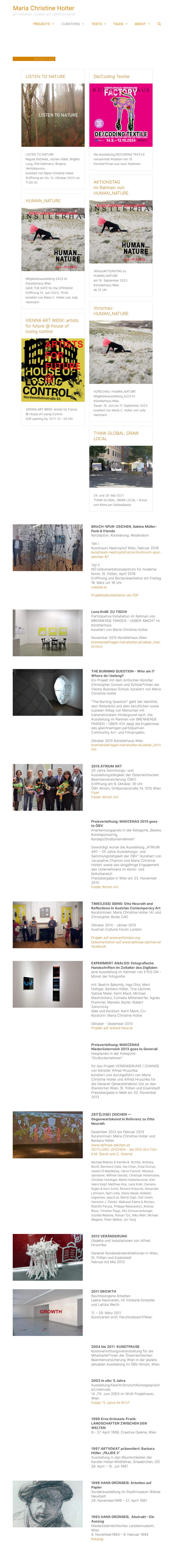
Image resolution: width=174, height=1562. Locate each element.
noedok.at (99, 587)
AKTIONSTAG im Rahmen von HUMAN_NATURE (111, 188)
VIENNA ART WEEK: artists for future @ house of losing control (52, 326)
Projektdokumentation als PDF (115, 595)
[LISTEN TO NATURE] (53, 145)
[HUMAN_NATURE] (53, 270)
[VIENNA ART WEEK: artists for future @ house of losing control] (53, 400)
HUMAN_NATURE (43, 200)
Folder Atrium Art (105, 797)
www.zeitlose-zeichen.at (110, 1145)
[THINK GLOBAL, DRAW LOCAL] (121, 486)
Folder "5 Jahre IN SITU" (110, 1403)
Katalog (97, 1539)
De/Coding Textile (112, 76)
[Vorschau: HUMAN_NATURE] (121, 383)
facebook (98, 946)
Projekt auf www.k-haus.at (112, 1028)
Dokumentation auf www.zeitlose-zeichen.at (126, 942)
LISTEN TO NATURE (45, 76)
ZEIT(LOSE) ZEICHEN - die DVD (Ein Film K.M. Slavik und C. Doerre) (124, 1151)
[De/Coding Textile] (121, 145)
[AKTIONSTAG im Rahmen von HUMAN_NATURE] (121, 262)
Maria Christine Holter (43, 8)
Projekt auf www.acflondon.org (115, 937)
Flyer (95, 792)
